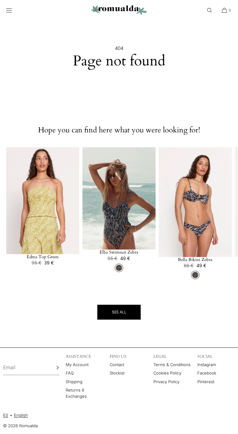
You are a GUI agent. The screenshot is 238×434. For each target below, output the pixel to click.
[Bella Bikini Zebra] (195, 202)
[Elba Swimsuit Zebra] (119, 198)
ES (5, 415)
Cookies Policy (167, 372)
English (21, 415)
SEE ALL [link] (119, 312)
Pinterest (205, 381)
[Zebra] (119, 268)
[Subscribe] (52, 367)
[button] (209, 10)
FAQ (70, 372)
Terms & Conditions (172, 364)
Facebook (206, 372)
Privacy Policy (166, 381)
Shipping (74, 381)
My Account (77, 364)
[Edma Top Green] (42, 200)
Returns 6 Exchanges (76, 393)
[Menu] (13, 10)
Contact (117, 364)
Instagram (206, 364)
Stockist (117, 372)
